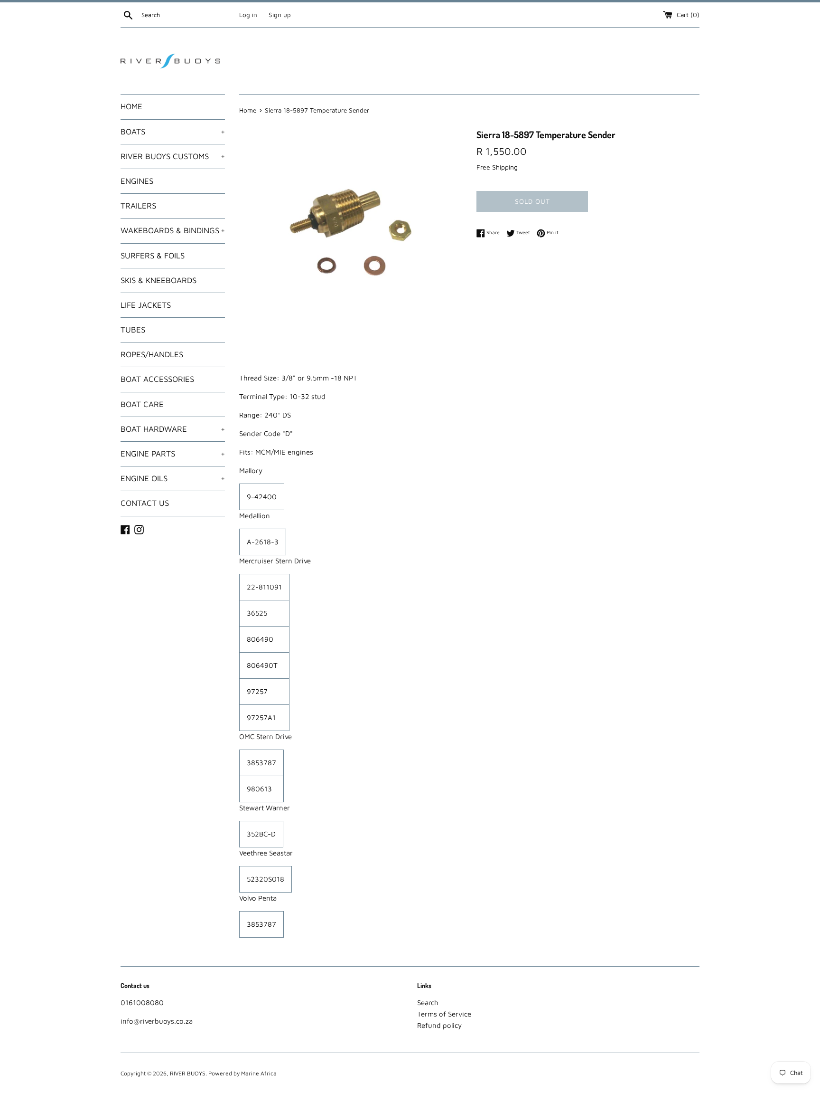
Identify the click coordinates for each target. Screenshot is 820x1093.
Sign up (280, 15)
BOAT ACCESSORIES (157, 379)
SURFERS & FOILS (153, 255)
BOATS (173, 131)
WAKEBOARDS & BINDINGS (173, 230)
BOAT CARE (142, 404)
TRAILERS (138, 205)
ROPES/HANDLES (152, 354)
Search (427, 1002)
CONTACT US (145, 503)
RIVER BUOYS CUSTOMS (173, 156)
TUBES (133, 329)
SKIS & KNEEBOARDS (158, 280)
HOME (131, 106)
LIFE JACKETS (146, 305)
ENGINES (137, 181)
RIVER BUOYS (187, 1073)
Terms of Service (444, 1014)
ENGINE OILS (173, 478)
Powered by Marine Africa (242, 1073)
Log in (248, 15)
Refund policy (439, 1025)
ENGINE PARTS (173, 453)
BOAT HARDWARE (173, 429)
